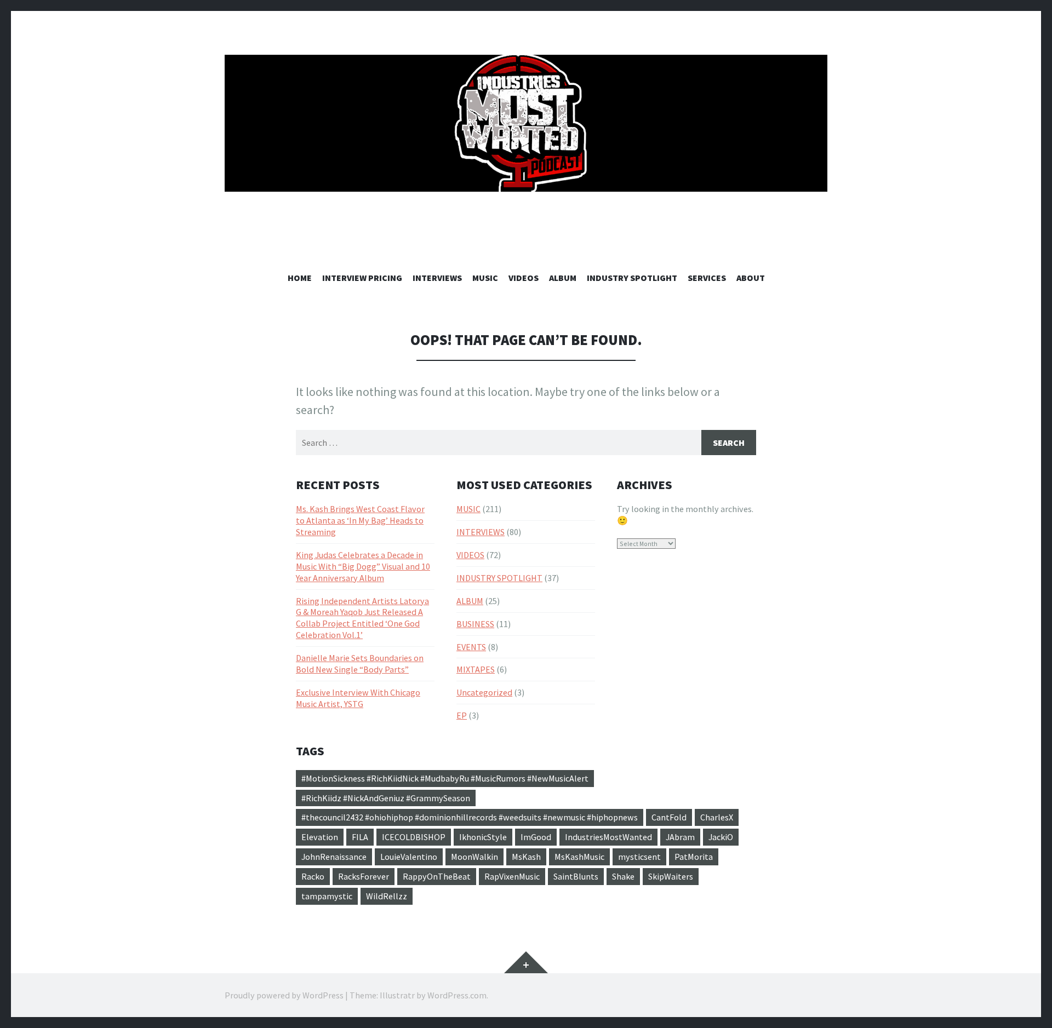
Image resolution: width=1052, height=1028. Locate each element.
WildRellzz (386, 896)
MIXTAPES (475, 669)
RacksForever (363, 876)
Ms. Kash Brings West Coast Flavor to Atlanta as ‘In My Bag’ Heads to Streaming (360, 520)
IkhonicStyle (483, 836)
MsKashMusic (579, 856)
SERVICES (707, 277)
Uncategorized (484, 692)
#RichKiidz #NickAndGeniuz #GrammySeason (385, 797)
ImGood (536, 836)
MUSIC (485, 277)
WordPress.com (457, 995)
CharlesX (716, 817)
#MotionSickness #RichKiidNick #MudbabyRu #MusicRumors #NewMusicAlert (444, 778)
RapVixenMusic (512, 876)
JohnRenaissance (334, 856)
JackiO (720, 836)
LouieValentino (408, 856)
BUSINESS (475, 623)
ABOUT (750, 277)
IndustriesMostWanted (608, 836)
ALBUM (562, 277)
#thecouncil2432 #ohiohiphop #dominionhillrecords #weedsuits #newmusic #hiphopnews (469, 817)
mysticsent (639, 856)
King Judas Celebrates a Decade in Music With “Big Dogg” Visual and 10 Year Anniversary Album (363, 566)
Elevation (319, 836)
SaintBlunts (575, 876)
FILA (360, 836)
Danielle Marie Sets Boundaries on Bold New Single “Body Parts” (360, 663)
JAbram (680, 836)
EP (461, 715)
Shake (623, 876)
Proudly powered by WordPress (284, 995)
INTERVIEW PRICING (362, 277)
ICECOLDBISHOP (413, 836)
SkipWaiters (670, 876)
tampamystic (326, 896)
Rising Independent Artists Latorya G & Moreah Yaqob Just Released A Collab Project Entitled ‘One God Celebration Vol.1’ (362, 618)
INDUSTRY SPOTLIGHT (632, 277)
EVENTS (471, 646)
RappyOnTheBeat (437, 876)
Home (300, 277)
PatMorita (693, 856)
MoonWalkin (474, 856)
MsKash (526, 856)
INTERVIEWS (437, 277)
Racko (312, 876)
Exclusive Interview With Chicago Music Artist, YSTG (358, 698)
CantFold (669, 817)
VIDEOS (523, 277)
